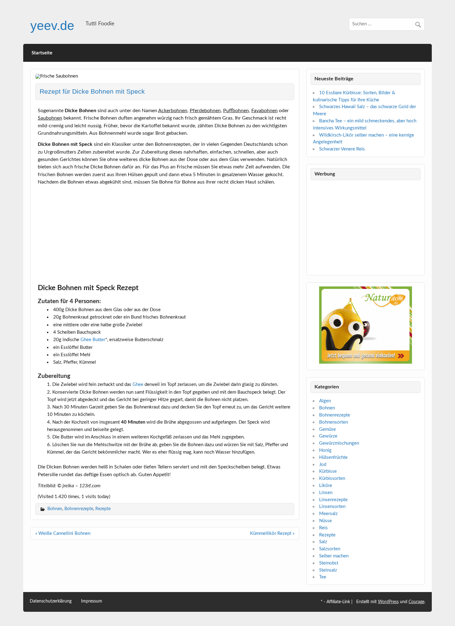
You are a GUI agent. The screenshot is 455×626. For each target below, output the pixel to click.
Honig (325, 450)
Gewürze (328, 436)
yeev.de (52, 26)
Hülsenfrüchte (333, 457)
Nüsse (325, 520)
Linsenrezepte (333, 499)
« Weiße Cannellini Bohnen (62, 533)
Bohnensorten (333, 422)
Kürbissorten (332, 478)
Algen (325, 401)
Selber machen (334, 556)
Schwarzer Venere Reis (342, 149)
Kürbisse (328, 471)
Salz (323, 541)
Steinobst (328, 563)
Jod (322, 464)
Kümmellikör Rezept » (272, 533)
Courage (416, 602)
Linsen (325, 492)
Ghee (137, 384)
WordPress (388, 602)
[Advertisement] (165, 232)
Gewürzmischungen (339, 443)
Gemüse (327, 429)
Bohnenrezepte (78, 508)
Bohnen (54, 508)
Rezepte (102, 508)
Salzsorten (329, 549)
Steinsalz (328, 570)
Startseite (42, 53)
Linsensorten (332, 506)
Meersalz (328, 513)
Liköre (325, 485)
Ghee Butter (92, 339)
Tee (322, 577)
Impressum (91, 601)
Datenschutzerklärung (51, 601)
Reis (323, 528)
